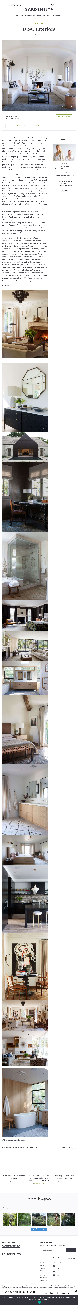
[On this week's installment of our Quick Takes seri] (53, 1219)
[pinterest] (8, 5)
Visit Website (62, 116)
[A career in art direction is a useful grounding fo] (68, 1219)
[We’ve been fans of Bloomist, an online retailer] (10, 1219)
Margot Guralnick (39, 1183)
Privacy (42, 1273)
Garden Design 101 (30, 15)
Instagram (58, 1265)
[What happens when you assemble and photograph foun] (24, 1219)
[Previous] (70, 1147)
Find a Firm (46, 15)
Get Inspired (20, 15)
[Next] (74, 1147)
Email (57, 1275)
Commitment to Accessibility (44, 1276)
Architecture (10, 125)
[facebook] (14, 5)
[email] (21, 5)
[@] (8, 1208)
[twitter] (17, 5)
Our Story (43, 1262)
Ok (39, 1302)
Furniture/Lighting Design (24, 125)
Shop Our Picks (55, 15)
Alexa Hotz (14, 1181)
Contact (42, 1265)
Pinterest (58, 1262)
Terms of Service (42, 1269)
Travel (39, 15)
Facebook (58, 1269)
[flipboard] (5, 5)
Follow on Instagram (40, 1229)
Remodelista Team (65, 1181)
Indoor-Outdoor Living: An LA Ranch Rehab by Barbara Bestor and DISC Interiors (39, 1178)
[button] (53, 5)
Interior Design (38, 125)
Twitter (58, 1272)
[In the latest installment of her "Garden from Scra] (39, 1219)
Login (69, 5)
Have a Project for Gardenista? (44, 1281)
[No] (76, 1300)
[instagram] (11, 5)
